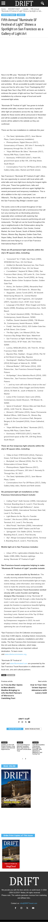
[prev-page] (22, 759)
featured (11, 675)
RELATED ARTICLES (15, 729)
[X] (9, 41)
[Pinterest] (15, 41)
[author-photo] (24, 710)
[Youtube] (29, 722)
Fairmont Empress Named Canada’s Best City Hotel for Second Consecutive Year (24, 748)
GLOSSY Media (19, 893)
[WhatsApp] (21, 41)
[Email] (33, 41)
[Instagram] (22, 722)
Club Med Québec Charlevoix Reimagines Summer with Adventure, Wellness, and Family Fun (38, 749)
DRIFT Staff (24, 718)
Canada (25, 9)
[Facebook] (3, 41)
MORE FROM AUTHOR (32, 729)
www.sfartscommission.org (15, 654)
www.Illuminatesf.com (18, 663)
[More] (39, 41)
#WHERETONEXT (14, 9)
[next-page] (25, 759)
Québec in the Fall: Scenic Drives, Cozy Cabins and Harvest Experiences (8, 747)
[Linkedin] (27, 41)
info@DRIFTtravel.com (28, 903)
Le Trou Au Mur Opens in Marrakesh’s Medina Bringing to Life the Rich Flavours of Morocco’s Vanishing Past (12, 691)
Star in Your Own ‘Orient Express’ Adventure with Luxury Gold (38, 688)
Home (3, 9)
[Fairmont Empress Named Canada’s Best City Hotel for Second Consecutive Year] (24, 738)
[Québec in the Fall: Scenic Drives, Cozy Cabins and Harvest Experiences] (8, 738)
